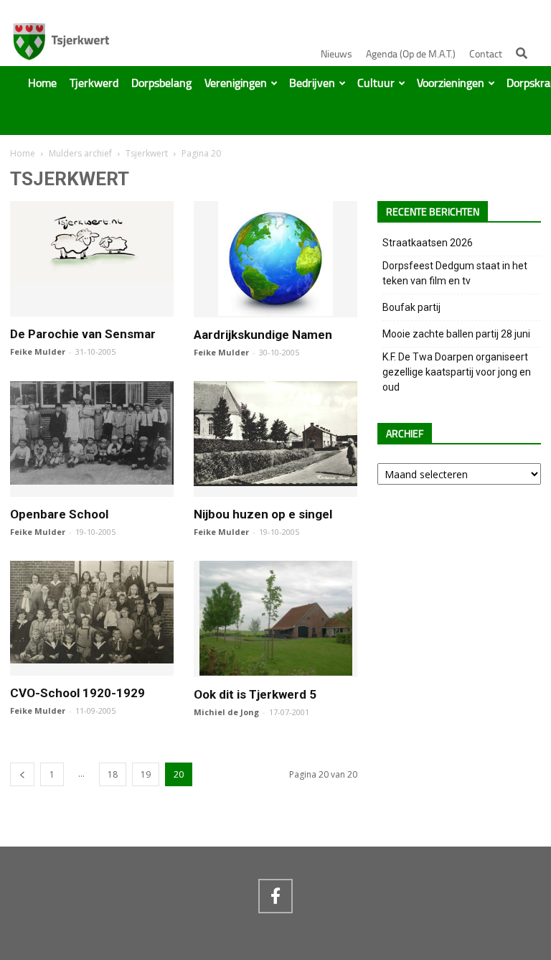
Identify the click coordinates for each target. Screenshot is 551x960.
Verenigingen (235, 83)
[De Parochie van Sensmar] (92, 275)
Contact (485, 54)
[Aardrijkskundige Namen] (275, 309)
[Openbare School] (92, 478)
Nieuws (336, 54)
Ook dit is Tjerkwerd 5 (255, 694)
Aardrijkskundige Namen (263, 334)
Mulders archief (80, 153)
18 (113, 774)
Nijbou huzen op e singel (263, 514)
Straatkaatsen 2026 (427, 242)
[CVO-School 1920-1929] (92, 657)
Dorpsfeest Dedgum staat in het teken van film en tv (454, 273)
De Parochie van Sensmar (83, 334)
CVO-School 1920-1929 (77, 693)
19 (146, 774)
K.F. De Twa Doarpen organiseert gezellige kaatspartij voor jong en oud (456, 372)
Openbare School (59, 514)
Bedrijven (312, 83)
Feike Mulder (37, 351)
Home (42, 83)
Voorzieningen (450, 83)
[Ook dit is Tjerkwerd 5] (275, 669)
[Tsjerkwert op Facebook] (275, 896)
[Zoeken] (521, 53)
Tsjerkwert (147, 153)
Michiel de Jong (226, 712)
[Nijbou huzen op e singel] (275, 479)
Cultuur (376, 83)
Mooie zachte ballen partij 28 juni (456, 334)
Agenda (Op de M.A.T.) (411, 54)
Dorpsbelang (161, 83)
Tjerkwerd (94, 83)
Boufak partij (411, 307)
